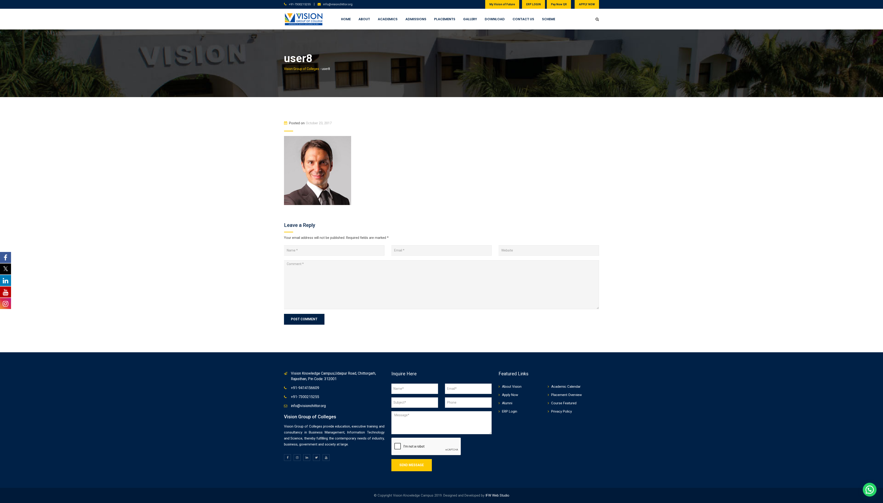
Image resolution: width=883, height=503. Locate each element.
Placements (444, 19)
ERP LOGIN (533, 4)
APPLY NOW (587, 4)
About (364, 19)
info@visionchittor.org (338, 4)
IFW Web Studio (497, 495)
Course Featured (563, 403)
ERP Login (509, 411)
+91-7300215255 (300, 4)
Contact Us (523, 19)
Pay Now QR (559, 4)
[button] (870, 490)
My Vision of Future (502, 4)
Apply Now (510, 395)
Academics (388, 19)
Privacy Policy (561, 411)
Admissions (415, 19)
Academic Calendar (566, 386)
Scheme (548, 19)
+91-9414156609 (305, 388)
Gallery (470, 19)
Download (495, 19)
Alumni (507, 403)
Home (346, 19)
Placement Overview (566, 395)
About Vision (512, 386)
